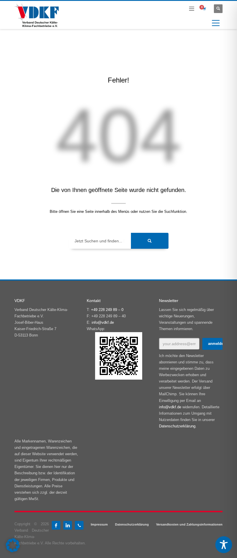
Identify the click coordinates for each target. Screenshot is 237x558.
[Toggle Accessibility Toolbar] (224, 545)
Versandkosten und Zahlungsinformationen (189, 524)
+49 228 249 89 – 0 (107, 310)
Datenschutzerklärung (177, 426)
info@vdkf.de (103, 322)
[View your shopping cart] (204, 8)
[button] (12, 545)
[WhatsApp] (79, 525)
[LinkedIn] (67, 525)
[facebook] (56, 525)
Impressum (99, 524)
